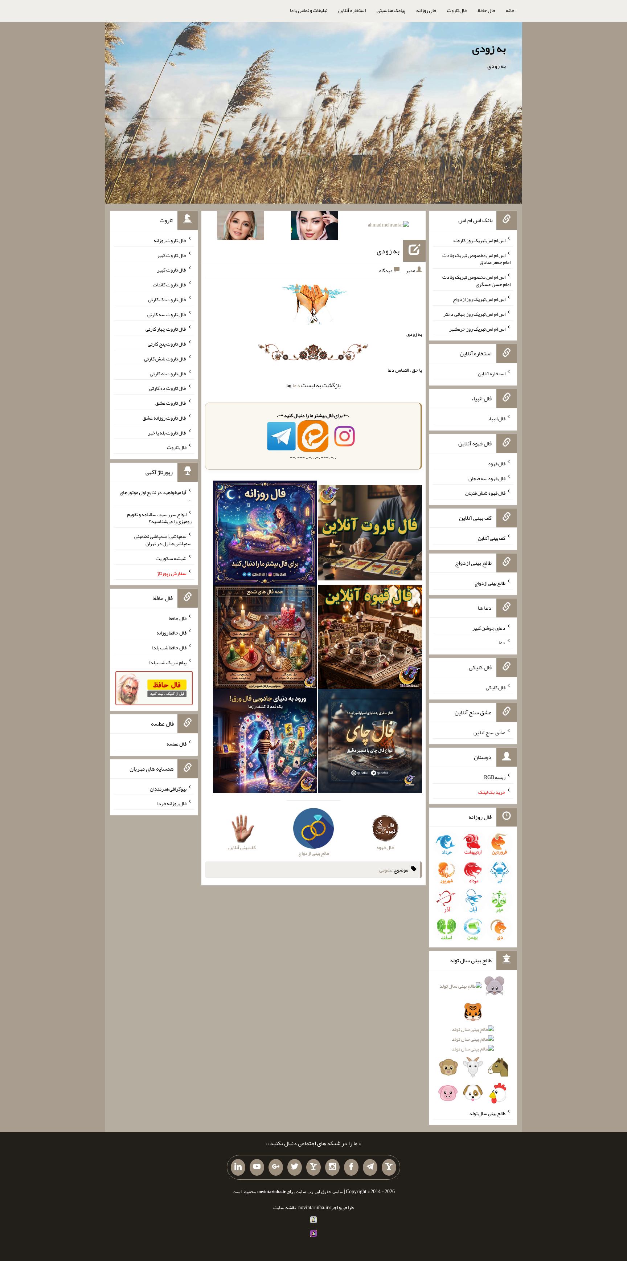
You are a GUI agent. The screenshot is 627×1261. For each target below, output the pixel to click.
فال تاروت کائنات (170, 284)
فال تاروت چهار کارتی (166, 329)
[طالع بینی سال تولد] (473, 1041)
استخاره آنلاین (352, 10)
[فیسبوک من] (351, 1167)
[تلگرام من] (370, 1167)
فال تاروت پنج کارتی (167, 344)
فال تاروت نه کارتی (168, 373)
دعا (296, 385)
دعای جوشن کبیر (488, 628)
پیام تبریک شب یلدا (168, 662)
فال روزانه (426, 10)
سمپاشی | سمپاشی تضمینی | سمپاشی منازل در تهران (162, 539)
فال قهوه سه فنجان (486, 478)
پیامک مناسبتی (391, 10)
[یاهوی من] (389, 1167)
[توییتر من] (294, 1167)
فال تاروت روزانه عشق (165, 418)
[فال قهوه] (370, 638)
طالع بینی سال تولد (487, 1113)
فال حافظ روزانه (171, 633)
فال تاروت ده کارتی (168, 388)
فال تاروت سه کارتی (167, 314)
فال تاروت (457, 10)
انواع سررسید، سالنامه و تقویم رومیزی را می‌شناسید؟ (159, 517)
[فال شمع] (265, 638)
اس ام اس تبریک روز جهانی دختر (474, 314)
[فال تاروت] (370, 534)
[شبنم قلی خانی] (240, 227)
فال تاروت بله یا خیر (167, 432)
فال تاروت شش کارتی (165, 359)
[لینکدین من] (238, 1167)
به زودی (489, 48)
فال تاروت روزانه (170, 240)
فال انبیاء (496, 418)
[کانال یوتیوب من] (257, 1167)
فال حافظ (486, 10)
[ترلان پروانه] (314, 227)
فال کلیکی (495, 687)
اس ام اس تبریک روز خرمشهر (477, 328)
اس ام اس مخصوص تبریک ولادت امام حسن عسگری (476, 280)
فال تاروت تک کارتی (167, 299)
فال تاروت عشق (171, 403)
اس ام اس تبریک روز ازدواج (479, 299)
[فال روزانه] (265, 534)
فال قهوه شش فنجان (485, 493)
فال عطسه (177, 744)
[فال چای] (370, 743)
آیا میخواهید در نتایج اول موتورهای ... (156, 496)
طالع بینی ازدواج (490, 583)
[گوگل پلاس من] (276, 1167)
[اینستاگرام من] (332, 1167)
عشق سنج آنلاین (489, 732)
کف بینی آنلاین (491, 538)
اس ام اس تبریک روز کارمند (478, 240)
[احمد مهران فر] (388, 226)
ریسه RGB (494, 777)
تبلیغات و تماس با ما (308, 10)
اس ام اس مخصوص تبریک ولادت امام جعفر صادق (476, 258)
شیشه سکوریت (171, 558)
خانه (510, 10)
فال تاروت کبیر (172, 255)
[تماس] (313, 1167)
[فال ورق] (265, 743)
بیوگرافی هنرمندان (168, 788)
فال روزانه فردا (172, 803)
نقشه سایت (284, 1207)
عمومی (385, 870)
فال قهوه (496, 463)
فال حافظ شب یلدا (169, 647)
